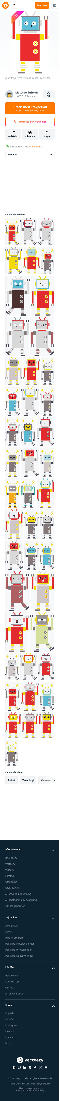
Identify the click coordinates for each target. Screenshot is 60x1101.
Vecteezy (10, 1081)
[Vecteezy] (5, 5)
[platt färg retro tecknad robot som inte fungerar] (12, 636)
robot (11, 997)
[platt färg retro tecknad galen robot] (29, 289)
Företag (9, 1093)
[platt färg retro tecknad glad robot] (13, 482)
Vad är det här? (36, 146)
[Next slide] (47, 998)
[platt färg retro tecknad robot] (12, 231)
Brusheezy (11, 1075)
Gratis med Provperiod (30, 108)
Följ (48, 96)
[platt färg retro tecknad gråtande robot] (13, 289)
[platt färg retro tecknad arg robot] (30, 911)
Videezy (9, 1087)
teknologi (28, 997)
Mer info (12, 154)
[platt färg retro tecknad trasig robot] (31, 512)
